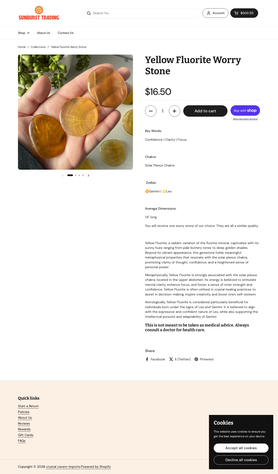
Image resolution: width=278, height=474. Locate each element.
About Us (25, 417)
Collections (38, 47)
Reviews (24, 423)
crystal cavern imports (63, 467)
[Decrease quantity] (150, 111)
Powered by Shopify (96, 467)
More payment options (245, 118)
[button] (244, 13)
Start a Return (28, 406)
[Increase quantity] (174, 111)
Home (22, 47)
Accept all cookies (241, 448)
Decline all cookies (241, 460)
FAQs (22, 441)
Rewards (24, 429)
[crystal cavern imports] (39, 13)
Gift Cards (25, 435)
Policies (24, 412)
